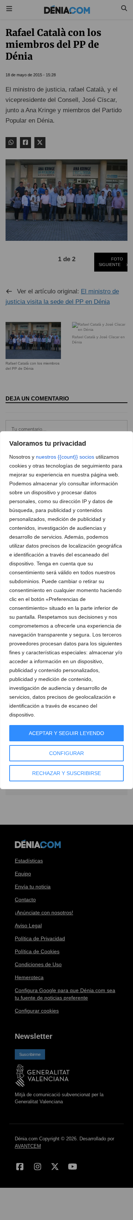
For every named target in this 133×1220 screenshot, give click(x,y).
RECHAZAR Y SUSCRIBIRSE (66, 773)
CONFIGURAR (66, 753)
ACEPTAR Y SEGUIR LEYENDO (66, 733)
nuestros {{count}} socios (65, 457)
